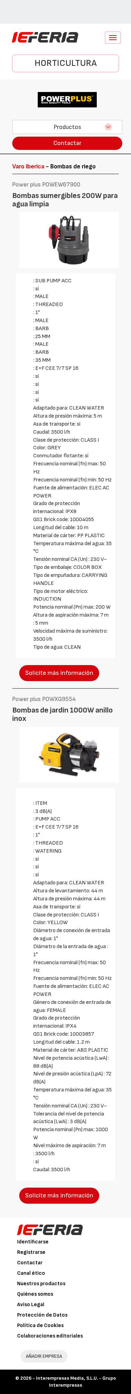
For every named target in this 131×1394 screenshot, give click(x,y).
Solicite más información (59, 673)
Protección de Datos (42, 1315)
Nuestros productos (41, 1283)
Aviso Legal (30, 1304)
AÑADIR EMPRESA (44, 1356)
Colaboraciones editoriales (50, 1336)
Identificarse (33, 1242)
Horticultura (66, 63)
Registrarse (31, 1252)
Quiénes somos (35, 1294)
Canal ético (31, 1273)
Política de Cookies (40, 1325)
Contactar (67, 143)
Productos (67, 127)
